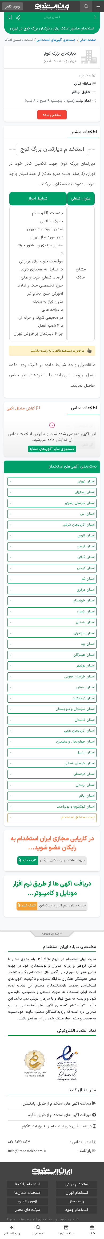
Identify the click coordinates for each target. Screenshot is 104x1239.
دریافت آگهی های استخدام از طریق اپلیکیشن (57, 1103)
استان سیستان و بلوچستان (75, 709)
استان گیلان (86, 557)
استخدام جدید (76, 1210)
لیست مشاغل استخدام (78, 817)
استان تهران (86, 481)
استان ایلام (87, 796)
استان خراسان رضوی (80, 503)
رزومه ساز (77, 1201)
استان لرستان (85, 785)
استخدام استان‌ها (27, 1193)
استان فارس (86, 535)
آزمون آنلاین (27, 1201)
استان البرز (87, 514)
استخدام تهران (77, 1193)
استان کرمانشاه (84, 698)
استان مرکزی (86, 590)
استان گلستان (85, 720)
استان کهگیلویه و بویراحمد (76, 806)
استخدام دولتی (76, 1184)
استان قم (88, 579)
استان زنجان (86, 611)
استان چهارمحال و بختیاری (75, 741)
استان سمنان (85, 687)
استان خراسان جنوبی (79, 676)
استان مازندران (84, 633)
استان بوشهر (86, 665)
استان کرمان (86, 568)
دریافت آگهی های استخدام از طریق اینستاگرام (57, 1126)
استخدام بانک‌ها (27, 1184)
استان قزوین (86, 546)
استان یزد (88, 644)
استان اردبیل (86, 752)
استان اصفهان (84, 492)
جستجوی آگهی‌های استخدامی (56, 39)
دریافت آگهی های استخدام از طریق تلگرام (59, 1115)
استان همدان (85, 622)
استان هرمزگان (84, 655)
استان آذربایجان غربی (79, 730)
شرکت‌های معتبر (27, 1210)
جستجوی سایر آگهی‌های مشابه (52, 449)
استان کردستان (84, 774)
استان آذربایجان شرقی (79, 525)
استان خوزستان (84, 600)
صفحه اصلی (88, 39)
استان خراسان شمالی (80, 763)
